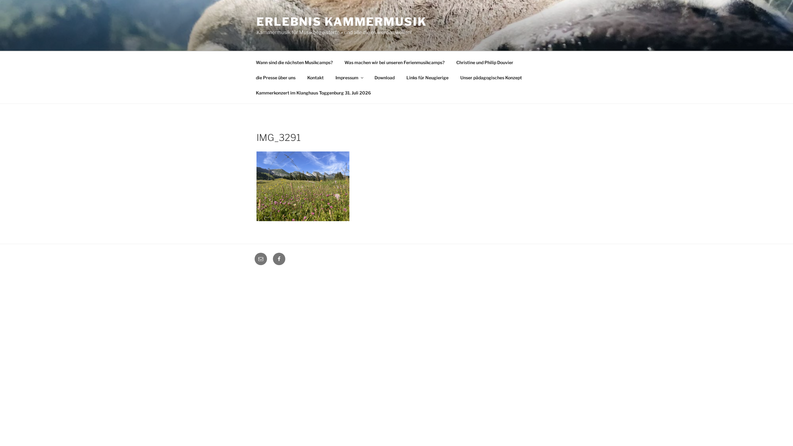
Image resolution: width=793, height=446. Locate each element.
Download (385, 77)
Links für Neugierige (427, 77)
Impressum (346, 77)
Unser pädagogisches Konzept (491, 77)
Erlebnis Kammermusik (341, 21)
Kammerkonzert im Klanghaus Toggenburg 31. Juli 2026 (313, 92)
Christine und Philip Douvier (484, 62)
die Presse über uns (276, 77)
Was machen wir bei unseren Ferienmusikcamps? (394, 62)
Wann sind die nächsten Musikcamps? (294, 62)
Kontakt (315, 77)
